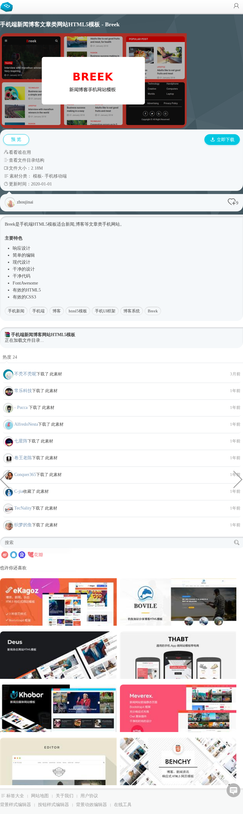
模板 (37, 176)
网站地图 (40, 795)
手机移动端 (56, 176)
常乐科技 (23, 390)
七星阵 (21, 441)
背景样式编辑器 (15, 804)
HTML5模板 (45, 224)
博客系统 (131, 311)
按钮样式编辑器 (53, 804)
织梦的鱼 (23, 525)
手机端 (38, 311)
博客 (57, 311)
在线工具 (123, 804)
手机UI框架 (105, 311)
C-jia (18, 491)
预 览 (16, 139)
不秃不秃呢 (25, 374)
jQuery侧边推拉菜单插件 (238, 478)
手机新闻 (16, 311)
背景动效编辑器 (91, 804)
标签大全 (15, 795)
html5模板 (78, 311)
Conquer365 (25, 474)
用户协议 (89, 795)
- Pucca (21, 407)
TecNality (23, 508)
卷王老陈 (23, 457)
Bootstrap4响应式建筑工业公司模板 (4, 478)
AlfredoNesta (26, 424)
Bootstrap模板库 (8, 6)
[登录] (236, 6)
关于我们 (64, 795)
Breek (153, 311)
